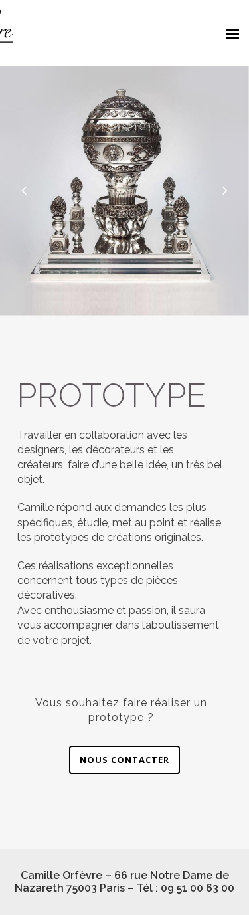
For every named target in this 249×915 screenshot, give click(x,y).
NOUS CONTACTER (124, 759)
